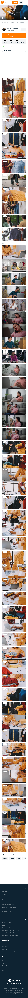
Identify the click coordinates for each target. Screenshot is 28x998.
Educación (4, 901)
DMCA (3, 924)
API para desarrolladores (8, 904)
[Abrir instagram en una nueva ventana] (8, 984)
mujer (18, 857)
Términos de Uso (8, 993)
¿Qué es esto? (13, 46)
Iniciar (21, 2)
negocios (12, 857)
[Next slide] (22, 857)
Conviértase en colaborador (9, 953)
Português (4, 966)
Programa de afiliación (7, 927)
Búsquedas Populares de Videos (10, 936)
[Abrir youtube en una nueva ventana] (20, 984)
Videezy (4, 896)
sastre (5, 857)
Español (4, 964)
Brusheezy (4, 891)
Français (4, 971)
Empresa (4, 898)
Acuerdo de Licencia (7, 922)
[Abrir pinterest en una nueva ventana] (13, 984)
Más (3, 974)
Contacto (4, 947)
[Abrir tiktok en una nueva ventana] (15, 984)
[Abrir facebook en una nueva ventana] (6, 984)
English (4, 961)
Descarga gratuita (14, 35)
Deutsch (4, 969)
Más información (7, 49)
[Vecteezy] (2, 2)
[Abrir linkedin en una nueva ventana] (11, 984)
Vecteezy (4, 893)
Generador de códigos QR (8, 913)
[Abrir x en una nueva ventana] (18, 984)
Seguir (23, 30)
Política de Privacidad (17, 993)
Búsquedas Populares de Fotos (9, 934)
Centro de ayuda (6, 945)
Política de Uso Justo (13, 994)
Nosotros (4, 950)
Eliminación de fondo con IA (9, 910)
